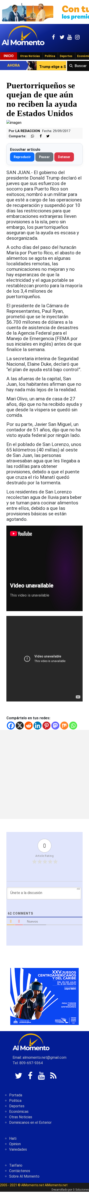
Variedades (18, 1149)
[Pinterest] (46, 726)
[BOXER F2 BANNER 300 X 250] (44, 996)
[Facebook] (11, 726)
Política (50, 56)
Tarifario (15, 1165)
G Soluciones (81, 1189)
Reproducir (22, 157)
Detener (64, 157)
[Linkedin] (38, 726)
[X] (20, 726)
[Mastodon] (55, 726)
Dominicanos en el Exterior (30, 1122)
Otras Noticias (30, 56)
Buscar (81, 66)
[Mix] (64, 726)
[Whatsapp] (73, 726)
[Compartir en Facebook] (38, 136)
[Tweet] (46, 136)
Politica (15, 1100)
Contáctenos (19, 1171)
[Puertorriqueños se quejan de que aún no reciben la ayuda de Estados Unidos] (13, 122)
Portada (15, 1095)
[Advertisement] (44, 774)
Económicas (19, 1111)
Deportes (66, 56)
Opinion (15, 1144)
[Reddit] (29, 726)
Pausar (44, 157)
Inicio (9, 56)
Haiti (12, 1138)
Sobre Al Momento (24, 1176)
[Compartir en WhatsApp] (30, 136)
